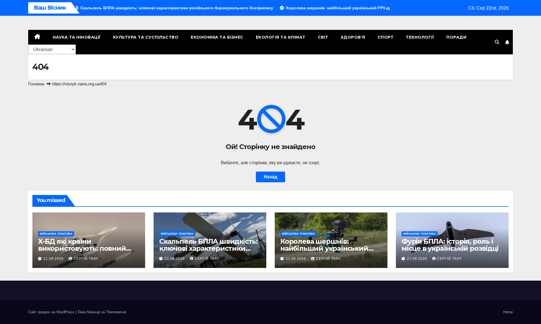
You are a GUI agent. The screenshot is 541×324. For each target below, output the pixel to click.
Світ (323, 37)
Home (508, 312)
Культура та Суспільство (146, 37)
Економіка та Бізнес (217, 37)
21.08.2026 (54, 259)
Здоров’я (353, 37)
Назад (270, 176)
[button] (497, 42)
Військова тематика (56, 233)
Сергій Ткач (86, 259)
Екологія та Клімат (280, 37)
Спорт (386, 37)
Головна (36, 83)
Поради (456, 37)
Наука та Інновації (77, 37)
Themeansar (116, 312)
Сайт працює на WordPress (52, 312)
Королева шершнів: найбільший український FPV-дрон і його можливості (329, 248)
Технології (420, 37)
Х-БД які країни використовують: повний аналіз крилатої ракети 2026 (87, 248)
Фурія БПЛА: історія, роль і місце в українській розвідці (450, 244)
